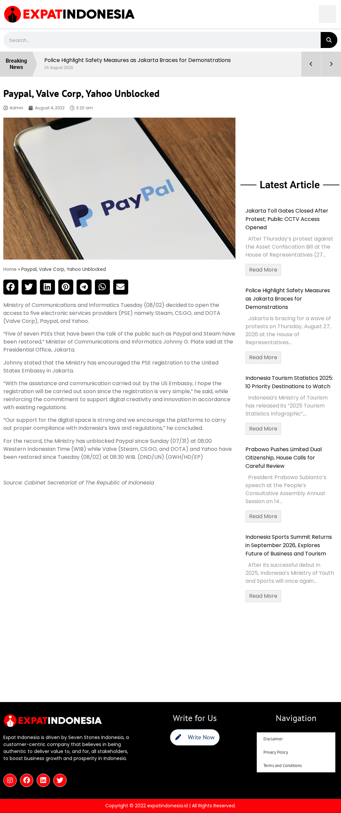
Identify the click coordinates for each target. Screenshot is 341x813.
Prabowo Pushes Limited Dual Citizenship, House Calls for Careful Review (283, 457)
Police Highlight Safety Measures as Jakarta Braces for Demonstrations (287, 299)
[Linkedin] (43, 780)
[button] (327, 14)
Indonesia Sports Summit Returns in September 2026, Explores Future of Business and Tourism (288, 545)
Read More (263, 270)
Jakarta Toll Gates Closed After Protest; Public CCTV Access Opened (286, 219)
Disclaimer (273, 739)
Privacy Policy (275, 752)
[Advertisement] (289, 126)
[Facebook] (26, 780)
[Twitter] (60, 780)
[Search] (329, 40)
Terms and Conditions (282, 765)
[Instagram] (10, 780)
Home (10, 269)
